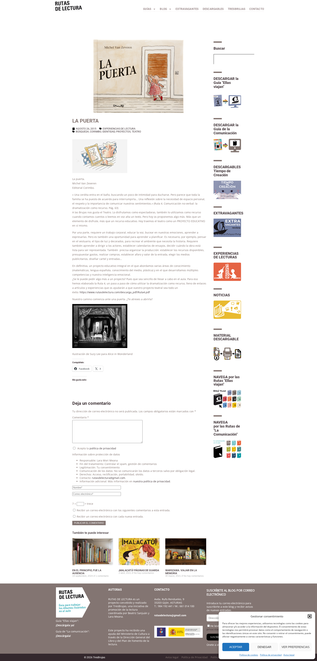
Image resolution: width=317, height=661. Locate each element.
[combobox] (234, 59)
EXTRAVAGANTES (228, 213)
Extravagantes (187, 9)
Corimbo (95, 131)
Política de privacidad (271, 654)
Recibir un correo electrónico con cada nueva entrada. (110, 516)
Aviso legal (288, 654)
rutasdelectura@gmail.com (108, 478)
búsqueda (82, 131)
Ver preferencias (295, 647)
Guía (67, 621)
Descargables (213, 9)
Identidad (108, 131)
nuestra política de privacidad (151, 481)
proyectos (123, 131)
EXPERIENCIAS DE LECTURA (119, 128)
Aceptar (235, 647)
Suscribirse (217, 637)
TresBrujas (236, 9)
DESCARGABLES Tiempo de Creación (227, 171)
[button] (309, 616)
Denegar (264, 647)
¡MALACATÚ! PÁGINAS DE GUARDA (139, 570)
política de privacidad (103, 448)
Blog (163, 9)
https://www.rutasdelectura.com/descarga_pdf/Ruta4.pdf (115, 292)
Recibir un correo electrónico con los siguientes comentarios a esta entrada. (123, 510)
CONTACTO (256, 9)
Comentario (80, 417)
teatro (136, 131)
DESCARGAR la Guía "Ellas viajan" (226, 82)
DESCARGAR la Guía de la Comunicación (226, 129)
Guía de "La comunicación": (73, 631)
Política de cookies (248, 654)
